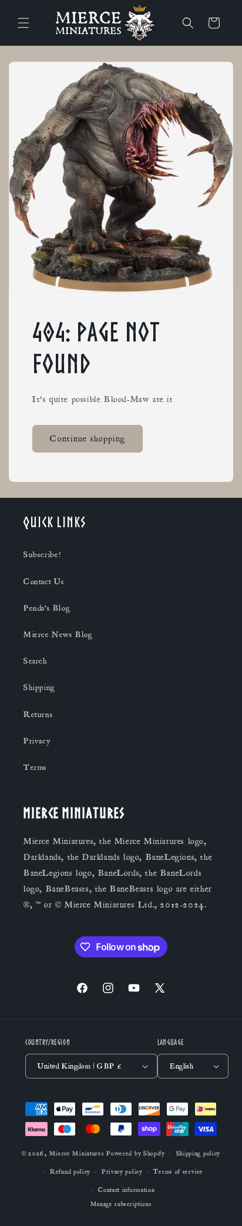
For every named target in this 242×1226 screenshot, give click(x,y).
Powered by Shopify (135, 1154)
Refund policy (70, 1172)
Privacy (36, 741)
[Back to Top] (218, 1202)
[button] (23, 23)
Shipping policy (198, 1154)
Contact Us (44, 582)
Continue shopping (87, 438)
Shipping (39, 687)
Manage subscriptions (121, 1204)
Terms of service (178, 1172)
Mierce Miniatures (77, 1154)
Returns (38, 714)
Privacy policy (122, 1172)
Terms (35, 767)
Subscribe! (42, 555)
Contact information (126, 1190)
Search (35, 661)
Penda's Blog (46, 608)
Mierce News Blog (58, 634)
